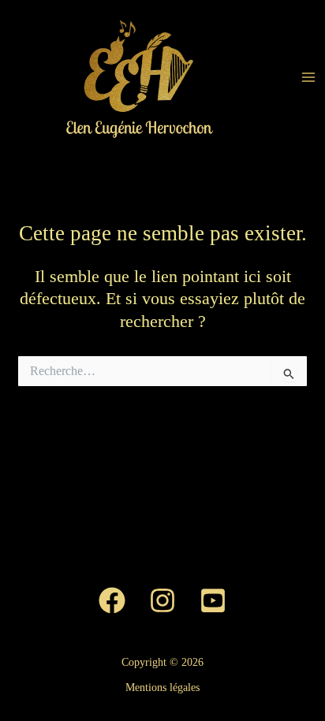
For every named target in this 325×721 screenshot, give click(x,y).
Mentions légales (162, 687)
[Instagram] (162, 600)
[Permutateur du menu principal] (308, 77)
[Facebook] (112, 600)
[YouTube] (213, 600)
